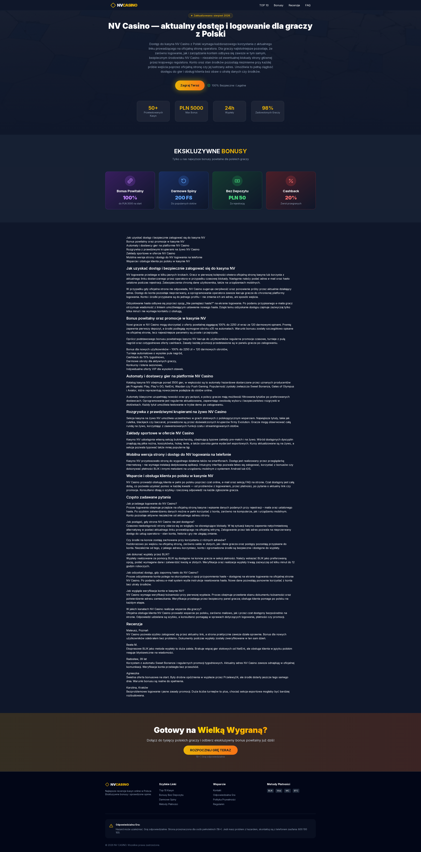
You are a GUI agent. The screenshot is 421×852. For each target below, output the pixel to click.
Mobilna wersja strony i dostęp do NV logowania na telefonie (164, 257)
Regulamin (218, 804)
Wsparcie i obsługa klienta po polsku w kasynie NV (158, 261)
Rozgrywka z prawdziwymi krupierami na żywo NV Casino (162, 249)
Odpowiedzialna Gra (224, 795)
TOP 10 (264, 5)
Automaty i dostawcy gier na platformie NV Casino (157, 245)
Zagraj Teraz (189, 85)
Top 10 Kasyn (166, 790)
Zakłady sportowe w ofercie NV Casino (150, 253)
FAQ (307, 5)
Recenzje (294, 5)
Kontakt (217, 790)
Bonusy (278, 5)
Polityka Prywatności (224, 799)
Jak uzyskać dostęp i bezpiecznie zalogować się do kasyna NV (165, 237)
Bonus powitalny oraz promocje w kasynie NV (155, 241)
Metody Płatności (168, 804)
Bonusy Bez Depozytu (171, 795)
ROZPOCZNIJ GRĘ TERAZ (210, 750)
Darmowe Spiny (167, 799)
